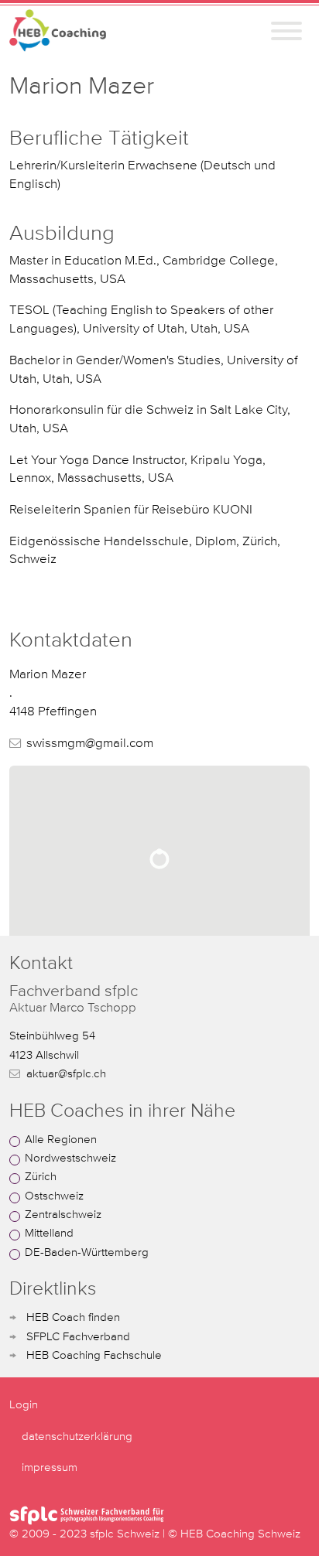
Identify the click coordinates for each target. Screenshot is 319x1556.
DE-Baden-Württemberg (87, 1252)
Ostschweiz (54, 1196)
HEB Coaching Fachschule (94, 1355)
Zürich (41, 1176)
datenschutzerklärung (77, 1436)
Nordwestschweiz (70, 1158)
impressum (49, 1467)
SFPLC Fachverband (78, 1337)
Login (23, 1405)
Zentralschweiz (63, 1214)
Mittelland (49, 1233)
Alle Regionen (61, 1139)
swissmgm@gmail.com (89, 743)
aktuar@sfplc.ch (66, 1074)
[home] (57, 30)
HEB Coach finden (73, 1317)
